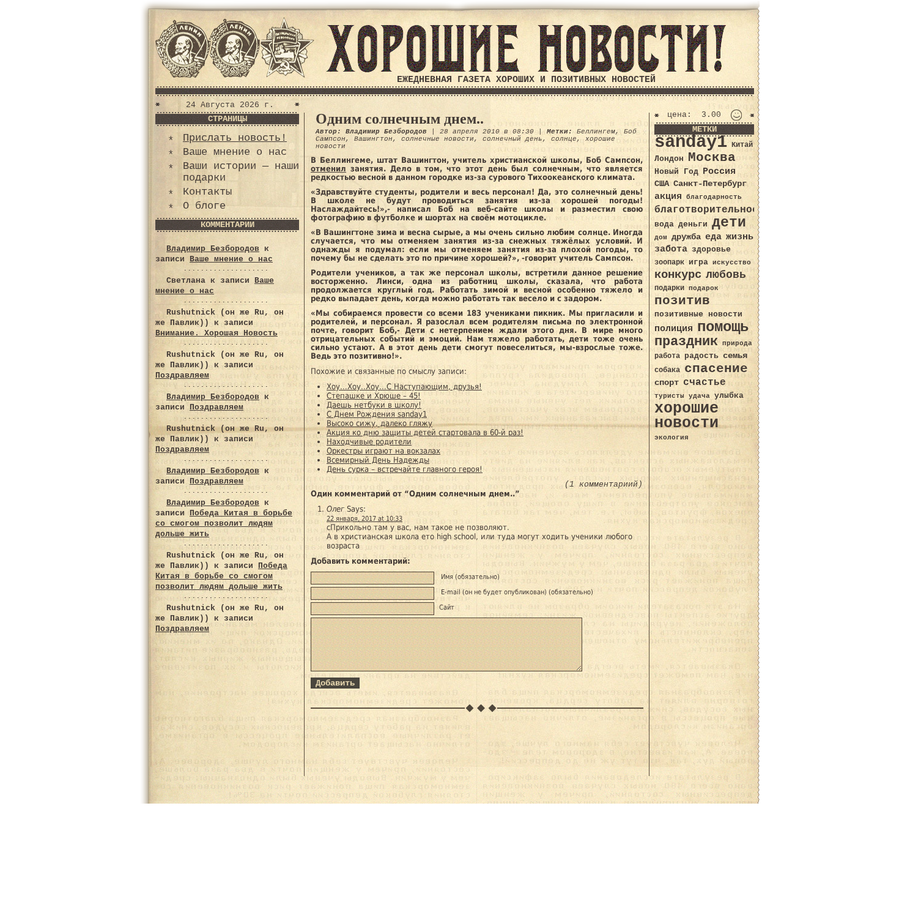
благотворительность (712, 209)
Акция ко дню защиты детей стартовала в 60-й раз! (425, 432)
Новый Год (676, 171)
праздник (686, 341)
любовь (726, 275)
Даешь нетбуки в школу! (374, 404)
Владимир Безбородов (212, 248)
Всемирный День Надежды (378, 460)
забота (670, 249)
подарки (669, 288)
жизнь (739, 236)
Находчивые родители (369, 441)
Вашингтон (373, 139)
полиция (673, 329)
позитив (682, 301)
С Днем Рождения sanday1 (377, 414)
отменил (328, 168)
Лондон (669, 158)
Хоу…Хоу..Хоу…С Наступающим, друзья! (404, 386)
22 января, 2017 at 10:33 (364, 519)
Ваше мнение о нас (235, 152)
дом (660, 237)
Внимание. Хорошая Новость (216, 333)
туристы (669, 396)
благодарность (714, 197)
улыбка (729, 395)
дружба (686, 237)
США (661, 184)
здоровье (711, 249)
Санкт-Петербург (710, 184)
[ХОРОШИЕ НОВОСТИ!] (526, 70)
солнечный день (512, 139)
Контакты (207, 192)
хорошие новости (686, 416)
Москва (712, 158)
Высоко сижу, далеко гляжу (379, 423)
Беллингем (596, 131)
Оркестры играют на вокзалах (383, 450)
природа (737, 343)
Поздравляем (182, 375)
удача (699, 396)
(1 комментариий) (603, 484)
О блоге (204, 206)
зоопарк (669, 262)
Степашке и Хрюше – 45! (374, 395)
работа (667, 356)
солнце (564, 139)
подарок (704, 288)
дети (729, 223)
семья (735, 355)
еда (713, 237)
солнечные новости (437, 139)
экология (671, 437)
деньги (693, 224)
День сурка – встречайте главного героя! (405, 469)
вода (664, 224)
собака (667, 370)
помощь (723, 327)
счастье (704, 382)
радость (701, 355)
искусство (731, 262)
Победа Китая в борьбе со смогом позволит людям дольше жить (223, 524)
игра (698, 262)
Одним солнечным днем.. (400, 119)
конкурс (677, 275)
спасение (716, 369)
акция (668, 196)
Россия (719, 171)
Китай (742, 145)
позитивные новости (698, 314)
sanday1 (690, 142)
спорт (666, 382)
